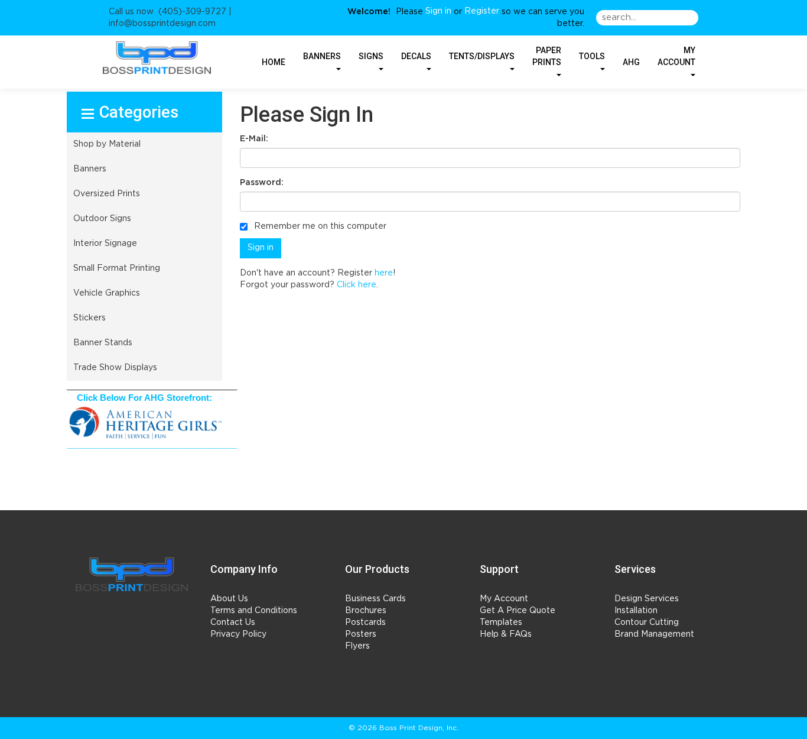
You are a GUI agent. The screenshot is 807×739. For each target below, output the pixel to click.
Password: (262, 183)
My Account (504, 599)
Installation (636, 611)
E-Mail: (254, 139)
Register (481, 11)
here (384, 273)
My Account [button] (676, 56)
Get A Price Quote (517, 611)
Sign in (438, 11)
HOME (273, 62)
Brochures (365, 611)
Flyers (357, 646)
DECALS (416, 56)
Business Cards (375, 599)
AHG (631, 62)
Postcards (365, 622)
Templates (501, 622)
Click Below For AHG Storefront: (144, 398)
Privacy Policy (238, 634)
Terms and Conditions (253, 611)
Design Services (646, 599)
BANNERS (322, 56)
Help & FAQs (506, 634)
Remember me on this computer (319, 226)
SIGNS (371, 56)
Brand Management (654, 634)
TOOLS (592, 56)
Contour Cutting (646, 622)
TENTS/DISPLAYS (482, 56)
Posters (360, 634)
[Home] (132, 574)
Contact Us (232, 622)
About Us (229, 599)
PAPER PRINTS (546, 56)
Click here (356, 285)
